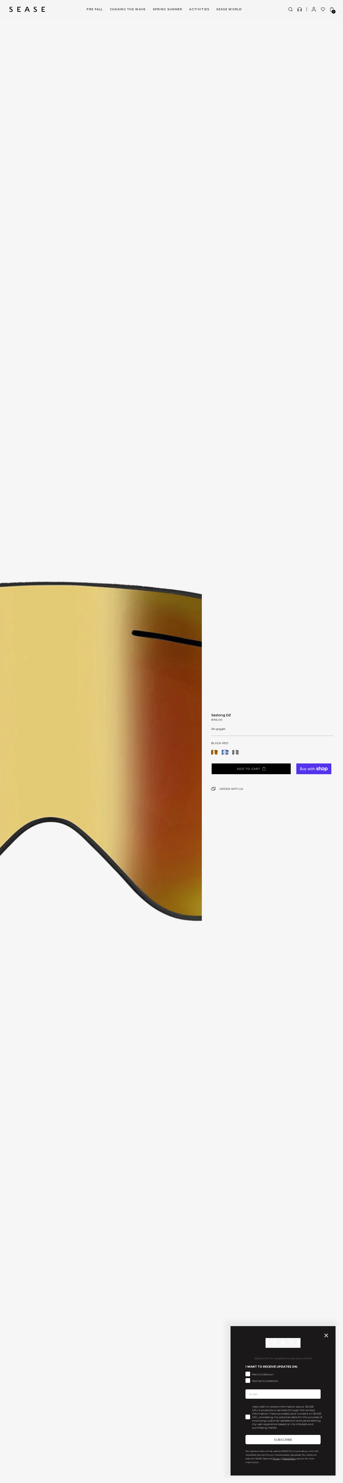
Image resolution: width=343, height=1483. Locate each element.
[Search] (290, 9)
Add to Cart (248, 768)
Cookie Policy (289, 1458)
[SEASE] (27, 9)
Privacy (276, 1458)
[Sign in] (314, 9)
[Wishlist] (323, 9)
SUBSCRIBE (283, 1439)
